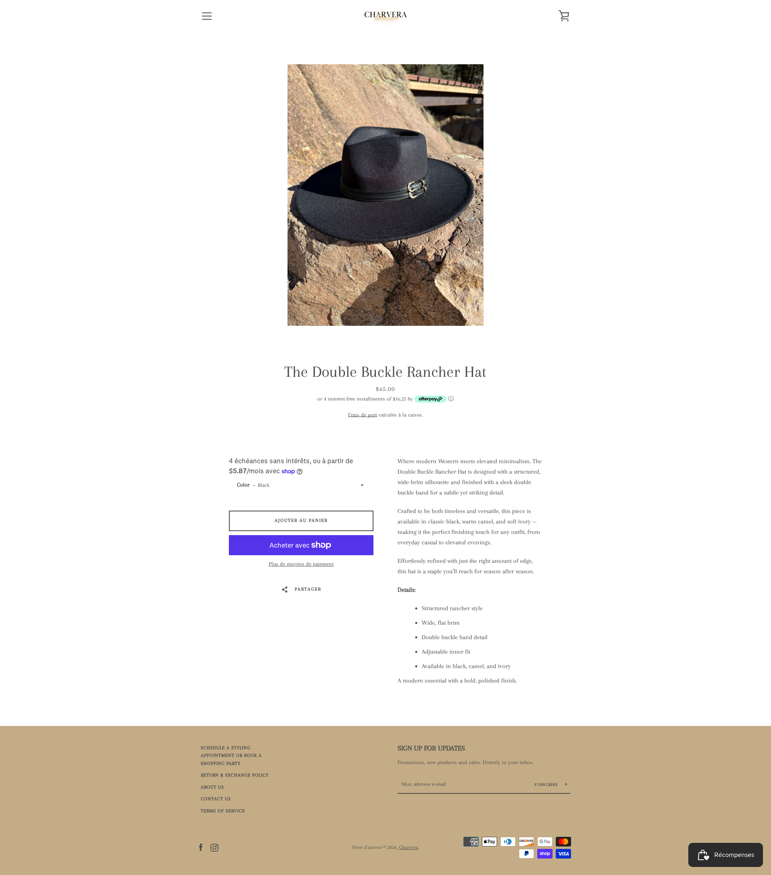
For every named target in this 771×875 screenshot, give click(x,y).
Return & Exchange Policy (235, 775)
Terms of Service (223, 811)
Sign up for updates (431, 748)
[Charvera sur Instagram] (214, 846)
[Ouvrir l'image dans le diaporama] (385, 195)
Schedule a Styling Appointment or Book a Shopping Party (231, 755)
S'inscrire (546, 784)
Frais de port (362, 415)
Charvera (408, 847)
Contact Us (216, 798)
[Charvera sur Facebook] (201, 846)
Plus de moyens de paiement (301, 564)
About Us (212, 787)
